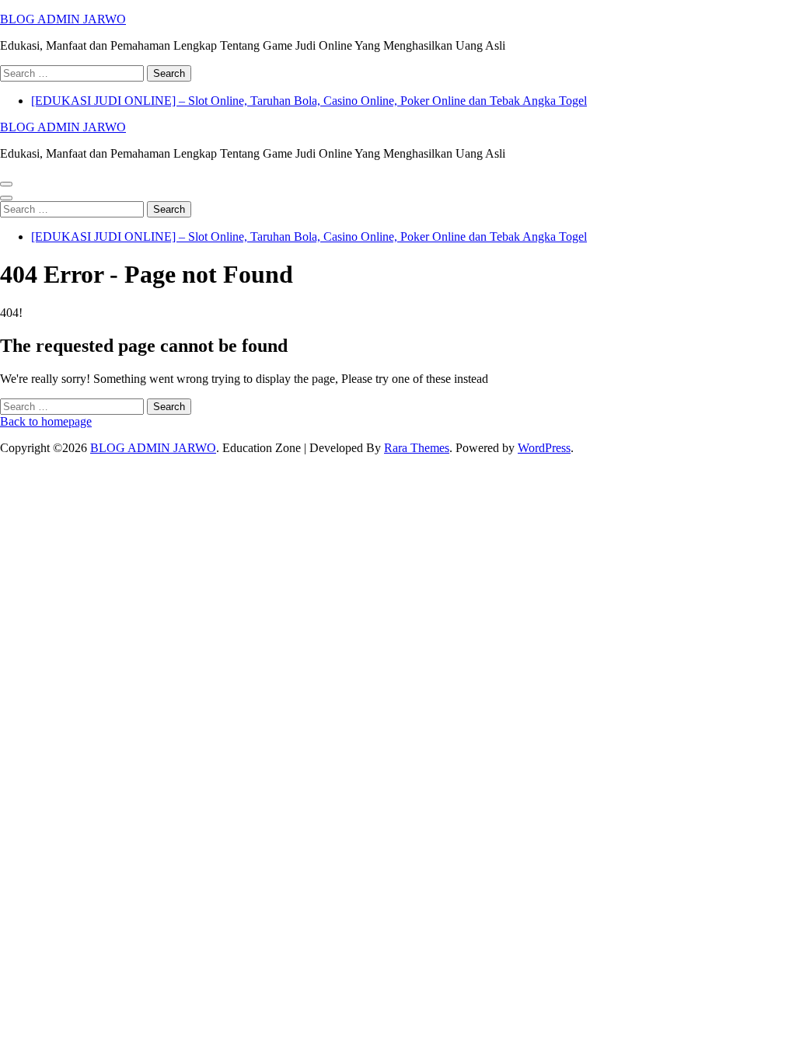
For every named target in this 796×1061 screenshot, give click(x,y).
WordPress (544, 447)
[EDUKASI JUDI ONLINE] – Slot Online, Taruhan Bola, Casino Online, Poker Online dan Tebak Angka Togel (309, 100)
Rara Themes (416, 447)
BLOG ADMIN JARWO (63, 19)
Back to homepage (46, 421)
